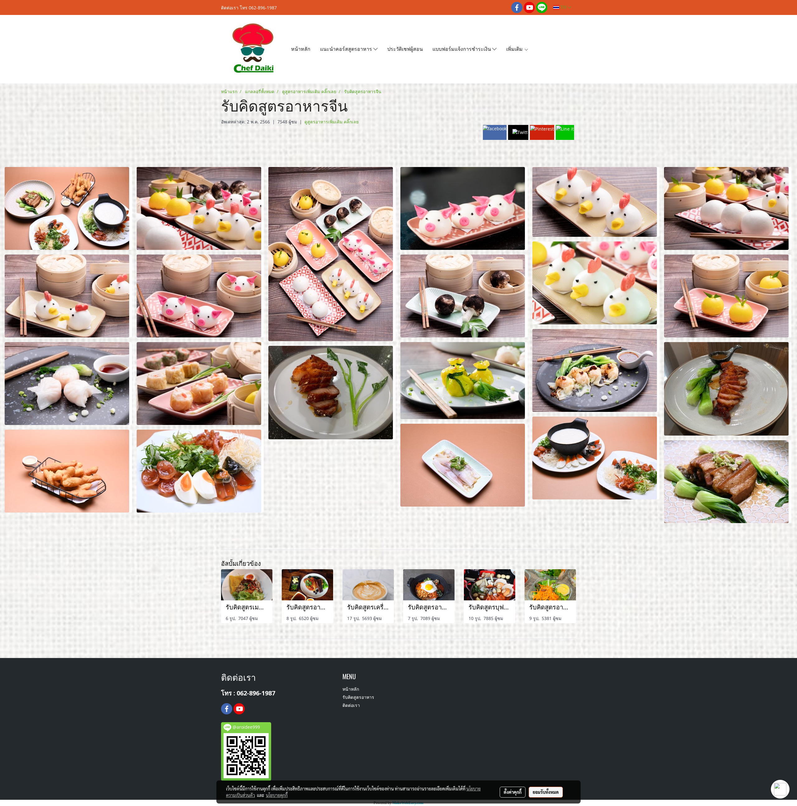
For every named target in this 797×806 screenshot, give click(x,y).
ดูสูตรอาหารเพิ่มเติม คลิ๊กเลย (331, 122)
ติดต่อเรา (351, 705)
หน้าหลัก (300, 48)
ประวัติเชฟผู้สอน (405, 48)
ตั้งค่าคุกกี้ (512, 792)
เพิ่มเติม (515, 48)
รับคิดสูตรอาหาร (358, 697)
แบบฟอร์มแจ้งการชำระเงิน (462, 48)
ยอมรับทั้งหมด (546, 792)
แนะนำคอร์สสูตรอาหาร (346, 48)
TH (563, 7)
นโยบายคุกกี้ (277, 795)
